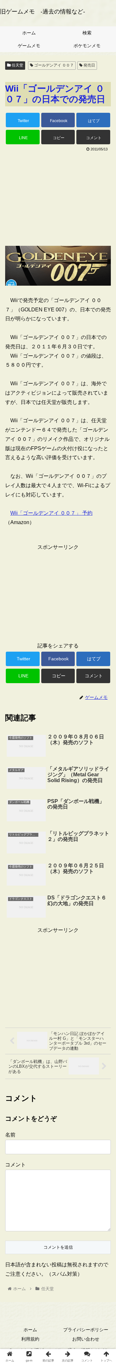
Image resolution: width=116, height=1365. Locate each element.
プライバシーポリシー (85, 1329)
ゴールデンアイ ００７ (53, 65)
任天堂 (17, 65)
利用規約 (30, 1339)
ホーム (30, 1329)
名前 (10, 1135)
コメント (15, 1164)
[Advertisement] (58, 196)
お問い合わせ (85, 1339)
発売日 (88, 65)
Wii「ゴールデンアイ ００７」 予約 (51, 513)
